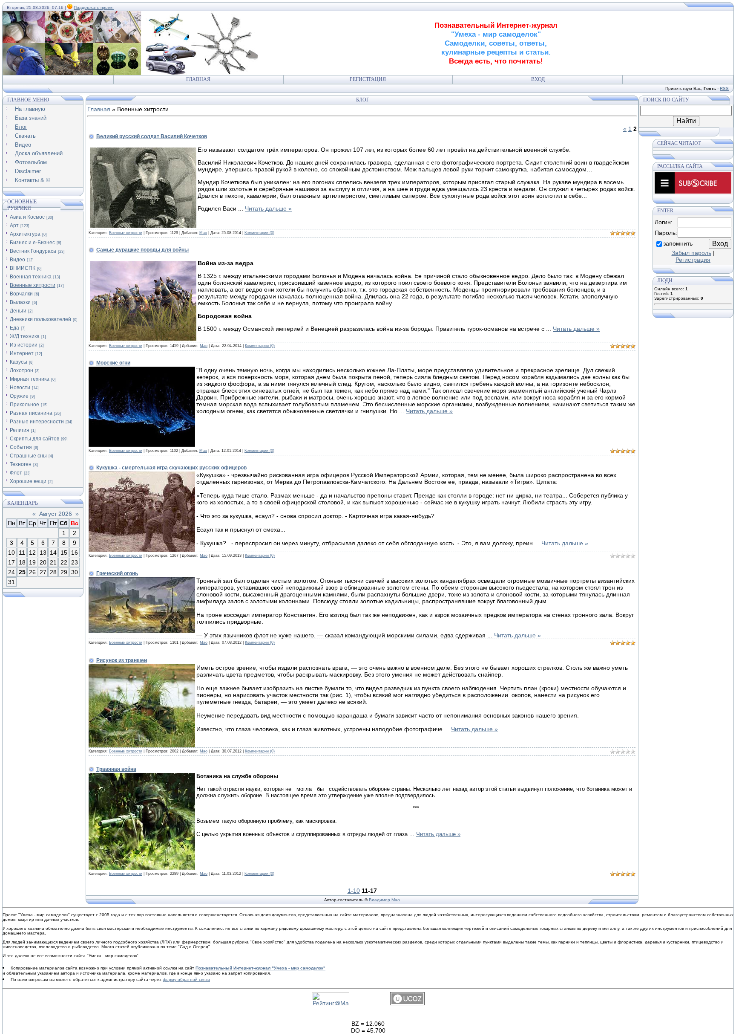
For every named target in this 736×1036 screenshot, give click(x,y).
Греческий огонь (117, 573)
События (21, 447)
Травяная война (116, 769)
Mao (203, 233)
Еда (14, 328)
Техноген (21, 464)
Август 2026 (55, 513)
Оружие (19, 396)
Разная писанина (31, 413)
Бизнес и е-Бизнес (32, 243)
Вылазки (20, 302)
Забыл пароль (691, 252)
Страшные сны (28, 456)
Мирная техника (29, 379)
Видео (17, 260)
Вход (538, 79)
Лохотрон (21, 370)
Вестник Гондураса (33, 251)
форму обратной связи (186, 979)
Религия (19, 430)
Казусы (18, 362)
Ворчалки (21, 294)
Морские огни (113, 363)
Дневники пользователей (40, 319)
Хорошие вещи (28, 481)
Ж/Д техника (25, 336)
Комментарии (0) (259, 233)
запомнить (678, 243)
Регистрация (368, 79)
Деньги (18, 311)
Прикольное (24, 405)
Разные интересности (37, 422)
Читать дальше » (268, 208)
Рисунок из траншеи (121, 660)
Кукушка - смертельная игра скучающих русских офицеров (171, 468)
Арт (14, 226)
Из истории (23, 345)
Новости (20, 388)
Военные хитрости (32, 285)
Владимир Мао (384, 899)
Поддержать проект (94, 7)
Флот (16, 473)
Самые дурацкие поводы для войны (142, 250)
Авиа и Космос (27, 217)
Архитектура (25, 234)
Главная (198, 79)
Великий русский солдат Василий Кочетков (151, 136)
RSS (724, 88)
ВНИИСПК (22, 268)
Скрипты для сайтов (34, 439)
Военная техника (31, 277)
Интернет (22, 353)
